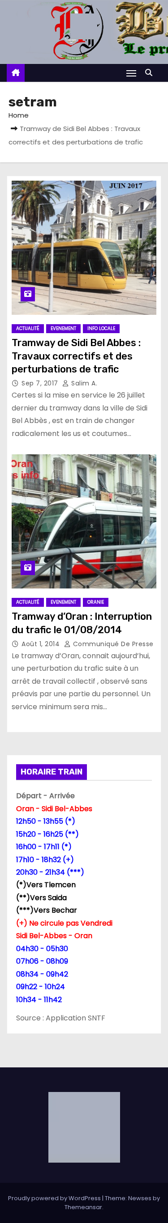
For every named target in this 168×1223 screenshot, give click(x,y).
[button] (151, 72)
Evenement (63, 328)
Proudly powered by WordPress (55, 1198)
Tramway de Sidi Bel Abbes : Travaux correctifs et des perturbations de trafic (76, 356)
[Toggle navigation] (131, 73)
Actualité (27, 328)
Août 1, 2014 (42, 643)
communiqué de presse (112, 643)
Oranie (95, 602)
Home (19, 115)
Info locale (101, 328)
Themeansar (83, 1207)
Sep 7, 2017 (41, 383)
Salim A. (83, 383)
